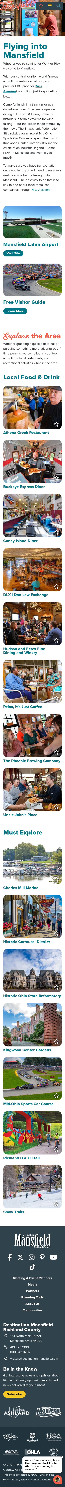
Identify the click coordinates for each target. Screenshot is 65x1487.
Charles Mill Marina (20, 888)
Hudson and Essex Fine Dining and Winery (24, 651)
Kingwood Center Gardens (27, 1050)
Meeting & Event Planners (32, 1278)
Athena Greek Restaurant (26, 432)
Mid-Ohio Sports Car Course (28, 1104)
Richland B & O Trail (21, 1158)
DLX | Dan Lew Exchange (25, 595)
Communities (33, 1310)
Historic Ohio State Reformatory (32, 996)
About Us (32, 1303)
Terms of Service (42, 1479)
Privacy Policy (19, 1479)
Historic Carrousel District (26, 941)
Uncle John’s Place (20, 815)
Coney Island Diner (20, 541)
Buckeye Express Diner (24, 486)
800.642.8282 (20, 1352)
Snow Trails (13, 1212)
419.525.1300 (19, 1347)
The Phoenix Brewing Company (31, 761)
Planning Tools (32, 1297)
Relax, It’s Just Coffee (22, 706)
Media (32, 1284)
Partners (32, 1291)
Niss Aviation (40, 189)
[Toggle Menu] (50, 6)
